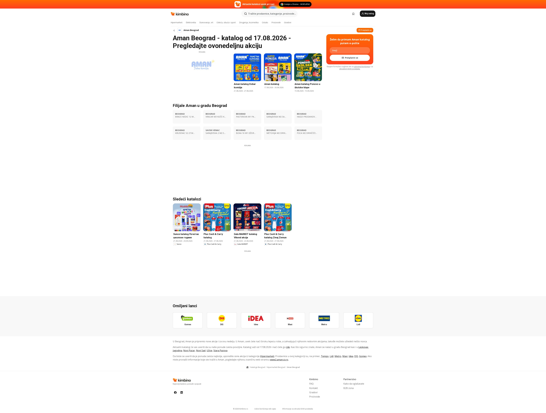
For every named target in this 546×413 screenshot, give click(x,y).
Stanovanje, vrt (206, 22)
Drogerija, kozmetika (248, 22)
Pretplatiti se (366, 30)
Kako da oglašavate (353, 383)
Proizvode (276, 22)
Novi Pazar (189, 350)
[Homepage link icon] (247, 367)
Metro (338, 356)
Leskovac (363, 347)
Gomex (363, 356)
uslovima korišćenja (362, 66)
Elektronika (191, 22)
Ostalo (265, 22)
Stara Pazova (220, 350)
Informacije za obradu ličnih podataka (297, 409)
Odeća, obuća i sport (226, 22)
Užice (209, 350)
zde (288, 347)
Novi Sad (200, 350)
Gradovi (287, 22)
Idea (351, 356)
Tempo (325, 356)
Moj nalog (369, 13)
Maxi (345, 356)
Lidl (331, 356)
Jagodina (177, 350)
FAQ (311, 383)
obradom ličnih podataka (349, 69)
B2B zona (348, 388)
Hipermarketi (176, 22)
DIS (356, 356)
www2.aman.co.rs (279, 359)
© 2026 (240, 409)
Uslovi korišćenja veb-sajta (265, 409)
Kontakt (313, 388)
